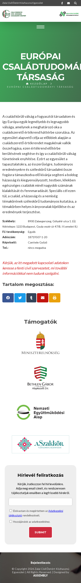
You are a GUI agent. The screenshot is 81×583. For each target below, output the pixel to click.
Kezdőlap (38, 83)
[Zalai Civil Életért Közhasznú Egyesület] (14, 14)
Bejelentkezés (40, 562)
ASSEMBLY (40, 575)
